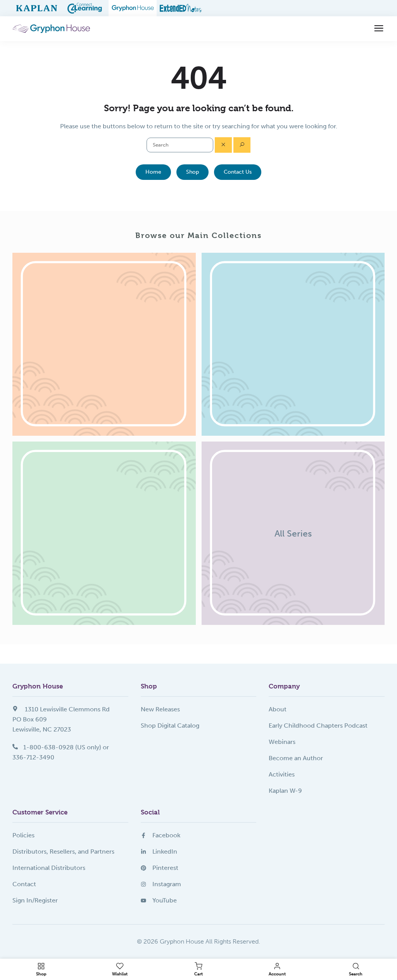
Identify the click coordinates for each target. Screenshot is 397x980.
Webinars (282, 741)
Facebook (166, 835)
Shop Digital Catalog (170, 725)
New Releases (160, 709)
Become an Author (296, 758)
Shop (192, 172)
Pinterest (165, 867)
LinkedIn (164, 851)
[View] (104, 344)
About (278, 709)
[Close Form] (223, 145)
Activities (282, 774)
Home (153, 172)
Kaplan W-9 (285, 790)
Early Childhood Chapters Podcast (318, 725)
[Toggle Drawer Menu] (379, 28)
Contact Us (238, 172)
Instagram (166, 884)
